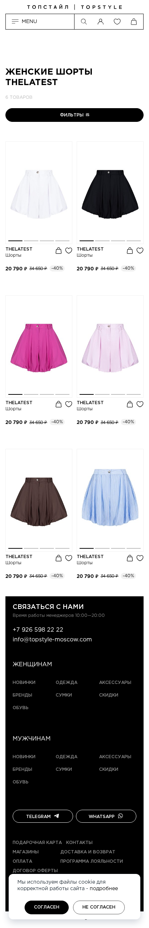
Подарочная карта (37, 843)
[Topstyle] (74, 7)
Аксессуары (115, 683)
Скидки (108, 695)
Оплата (22, 861)
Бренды (22, 695)
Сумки (64, 695)
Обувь (21, 708)
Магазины (26, 852)
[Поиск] (84, 21)
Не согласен (98, 907)
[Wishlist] (117, 21)
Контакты (79, 843)
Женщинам (32, 664)
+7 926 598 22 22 (38, 630)
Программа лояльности (91, 861)
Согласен (46, 907)
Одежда (66, 683)
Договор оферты (35, 871)
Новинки (24, 683)
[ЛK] (100, 21)
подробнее (104, 889)
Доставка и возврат (87, 852)
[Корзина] (133, 21)
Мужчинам (32, 739)
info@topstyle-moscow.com (52, 639)
